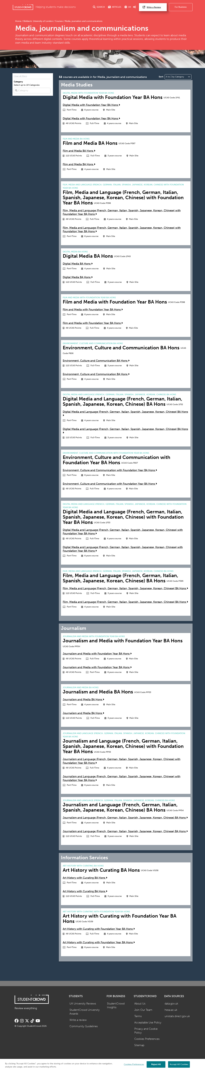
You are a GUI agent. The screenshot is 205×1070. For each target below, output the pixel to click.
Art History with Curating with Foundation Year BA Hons (98, 929)
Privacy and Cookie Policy (146, 1030)
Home (18, 21)
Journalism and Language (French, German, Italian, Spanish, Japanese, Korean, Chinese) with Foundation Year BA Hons (121, 761)
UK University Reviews (82, 1003)
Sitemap (139, 1045)
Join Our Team (143, 1010)
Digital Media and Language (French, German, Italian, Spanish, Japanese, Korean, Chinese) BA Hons (125, 411)
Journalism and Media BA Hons (83, 699)
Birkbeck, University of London (38, 21)
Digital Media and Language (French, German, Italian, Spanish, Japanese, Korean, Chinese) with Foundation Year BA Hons (123, 531)
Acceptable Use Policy (147, 1022)
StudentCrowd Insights (116, 1005)
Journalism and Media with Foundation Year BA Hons (96, 653)
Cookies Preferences (147, 1039)
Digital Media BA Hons (77, 263)
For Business (181, 7)
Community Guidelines (83, 1026)
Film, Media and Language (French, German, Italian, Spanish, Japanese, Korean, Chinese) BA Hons (125, 588)
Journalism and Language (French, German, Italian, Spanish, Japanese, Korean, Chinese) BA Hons (124, 817)
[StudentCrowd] (22, 7)
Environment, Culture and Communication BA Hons (95, 360)
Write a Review (154, 7)
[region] (102, 1064)
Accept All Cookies (179, 1064)
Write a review (78, 1020)
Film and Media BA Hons (78, 150)
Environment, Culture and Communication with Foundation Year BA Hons (109, 470)
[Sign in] (134, 7)
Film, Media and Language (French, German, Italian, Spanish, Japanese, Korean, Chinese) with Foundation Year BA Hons (122, 212)
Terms (138, 1016)
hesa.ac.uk (171, 1010)
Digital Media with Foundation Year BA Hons (91, 105)
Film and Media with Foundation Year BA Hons (92, 309)
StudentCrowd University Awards (84, 1011)
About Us (139, 1003)
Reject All (156, 1064)
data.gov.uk (171, 1003)
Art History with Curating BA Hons (84, 877)
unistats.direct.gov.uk (177, 1016)
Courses (58, 21)
